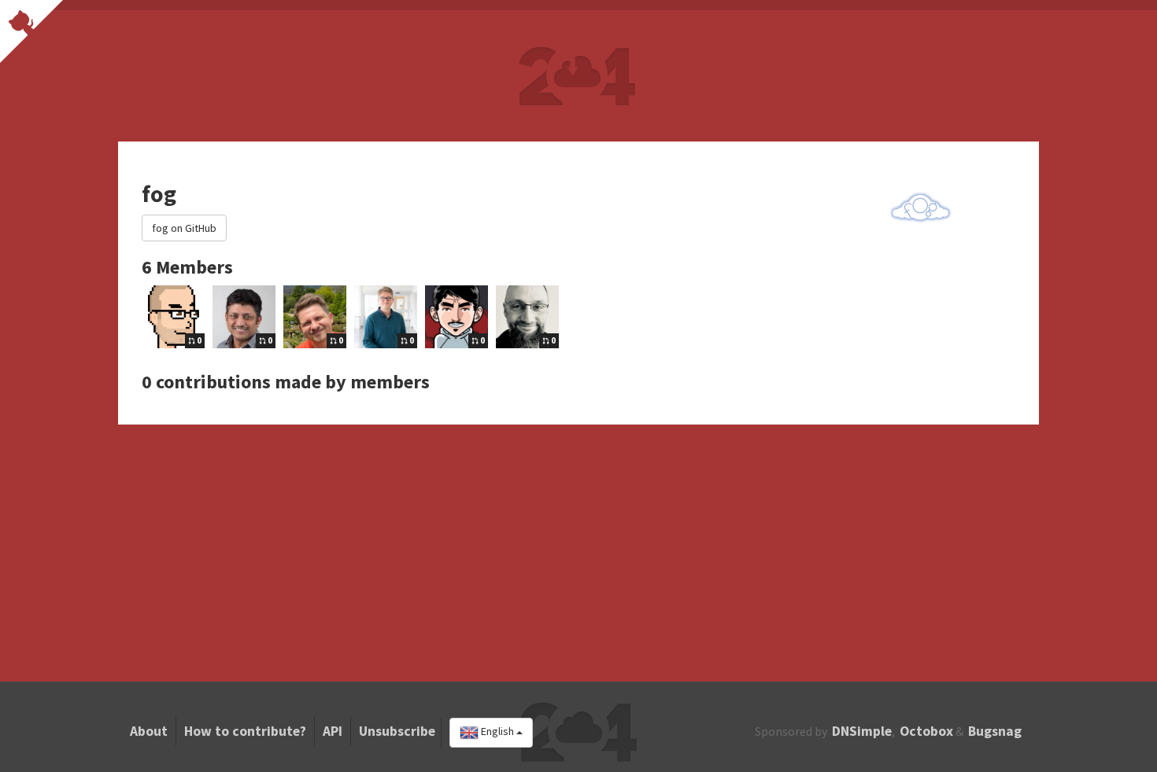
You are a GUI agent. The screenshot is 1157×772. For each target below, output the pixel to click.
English (497, 732)
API (332, 731)
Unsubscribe (397, 731)
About (149, 731)
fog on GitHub (184, 228)
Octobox (926, 731)
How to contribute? (245, 731)
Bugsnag (995, 731)
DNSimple (862, 731)
